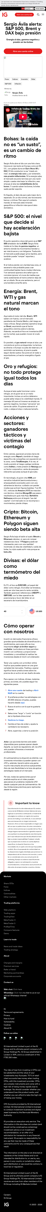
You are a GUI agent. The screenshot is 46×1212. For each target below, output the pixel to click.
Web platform (10, 910)
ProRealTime (9, 927)
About (6, 956)
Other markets (10, 897)
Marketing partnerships (14, 973)
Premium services (11, 966)
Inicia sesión (40, 8)
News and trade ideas (13, 946)
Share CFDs (9, 883)
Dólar (33, 79)
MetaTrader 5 (9, 923)
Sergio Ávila (17, 93)
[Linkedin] (22, 1038)
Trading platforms (12, 903)
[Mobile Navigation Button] (43, 14)
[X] (10, 1038)
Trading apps (9, 913)
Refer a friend (10, 969)
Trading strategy (11, 950)
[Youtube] (16, 1038)
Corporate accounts (12, 976)
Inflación (18, 84)
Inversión (24, 79)
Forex (7, 79)
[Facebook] (5, 1038)
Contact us (8, 982)
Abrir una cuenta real (24, 15)
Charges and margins (13, 963)
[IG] (5, 15)
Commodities (9, 893)
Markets (7, 876)
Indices (7, 890)
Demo (6, 933)
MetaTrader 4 (9, 920)
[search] (38, 14)
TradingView (9, 916)
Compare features (11, 930)
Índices (15, 79)
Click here (17, 989)
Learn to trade (10, 939)
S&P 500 (8, 84)
